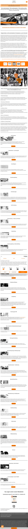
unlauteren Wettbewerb (22, 317)
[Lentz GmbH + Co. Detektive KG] (14, 1)
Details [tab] (14, 258)
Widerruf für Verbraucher (8, 514)
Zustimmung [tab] (4, 258)
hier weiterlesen (13, 146)
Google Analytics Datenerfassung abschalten (6, 515)
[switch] (11, 269)
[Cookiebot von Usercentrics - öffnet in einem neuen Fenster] (24, 256)
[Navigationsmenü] (26, 1)
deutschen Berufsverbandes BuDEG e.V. (18, 54)
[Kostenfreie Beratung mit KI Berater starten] (2, 526)
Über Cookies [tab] (23, 258)
